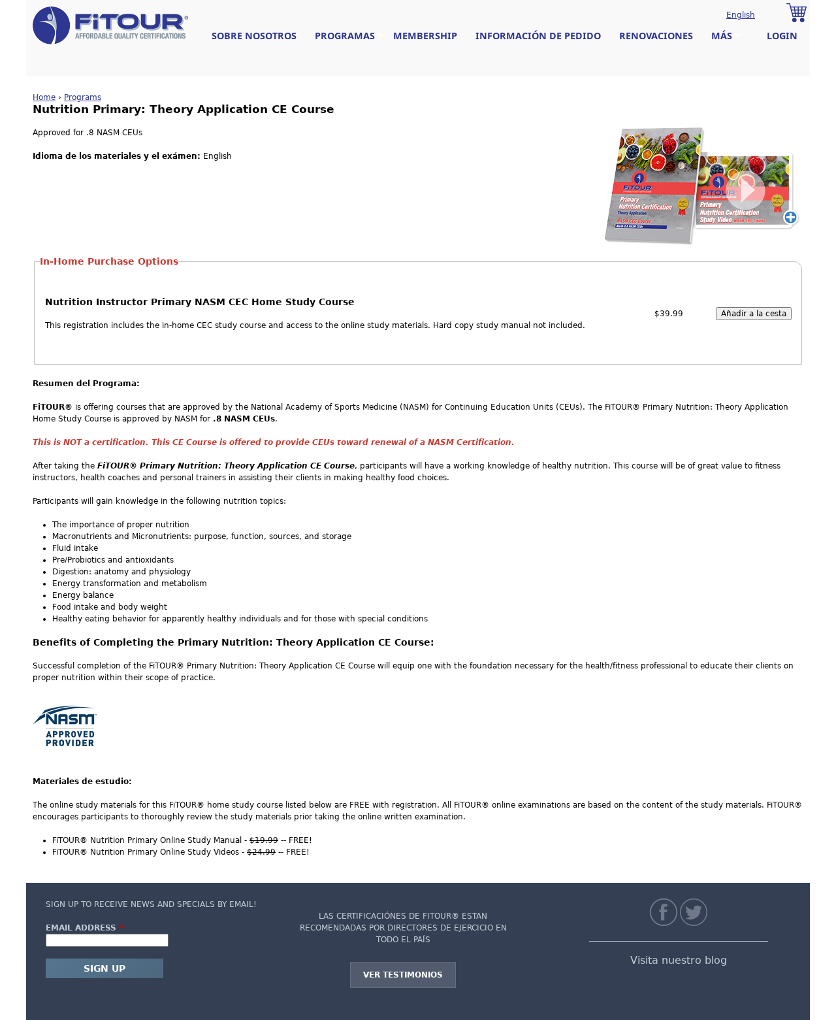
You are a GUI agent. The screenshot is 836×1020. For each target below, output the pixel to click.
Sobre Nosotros (254, 35)
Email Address (84, 927)
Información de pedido (538, 35)
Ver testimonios (403, 974)
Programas (340, 35)
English (740, 15)
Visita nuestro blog (678, 960)
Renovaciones (656, 35)
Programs (82, 97)
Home (44, 97)
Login (782, 35)
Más (717, 35)
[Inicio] (110, 25)
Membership (425, 35)
